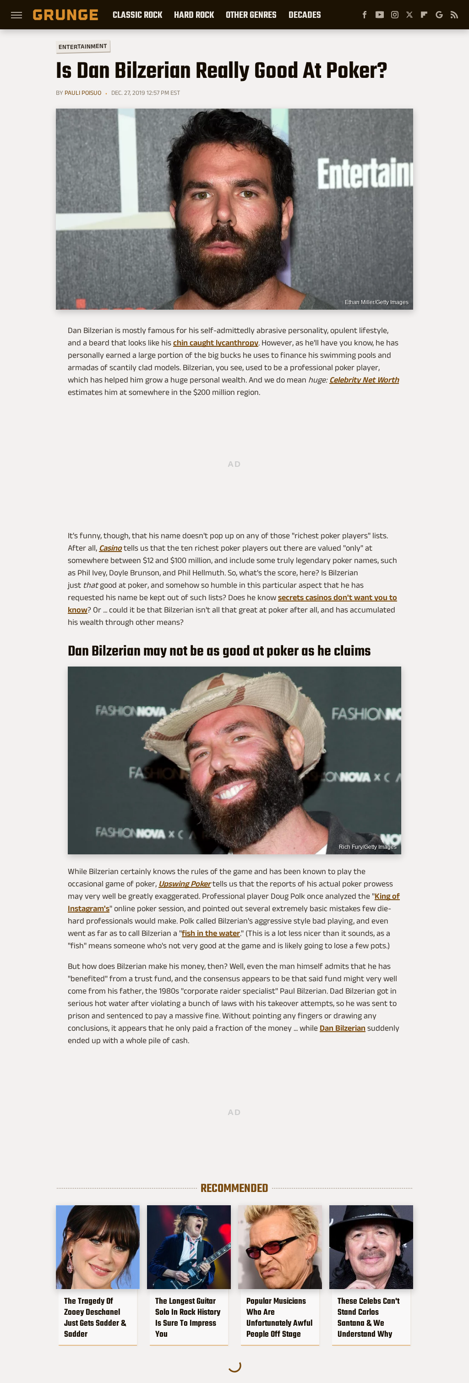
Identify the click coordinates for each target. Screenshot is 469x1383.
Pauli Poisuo (83, 92)
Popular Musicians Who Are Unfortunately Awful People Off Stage (279, 1317)
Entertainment (83, 46)
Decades (305, 14)
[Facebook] (364, 14)
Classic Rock (137, 14)
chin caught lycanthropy (215, 342)
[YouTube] (380, 14)
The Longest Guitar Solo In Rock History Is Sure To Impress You (187, 1317)
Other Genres (251, 14)
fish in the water (211, 933)
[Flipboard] (424, 14)
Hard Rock (194, 14)
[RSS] (454, 14)
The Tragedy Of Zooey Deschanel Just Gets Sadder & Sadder (95, 1317)
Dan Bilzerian (342, 1028)
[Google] (439, 14)
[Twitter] (409, 14)
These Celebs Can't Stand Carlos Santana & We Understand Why (368, 1317)
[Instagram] (394, 14)
